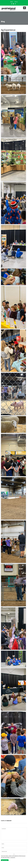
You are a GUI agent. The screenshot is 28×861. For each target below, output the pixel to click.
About (11, 1)
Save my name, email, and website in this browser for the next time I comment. (13, 856)
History (16, 1)
